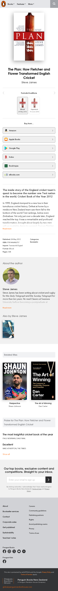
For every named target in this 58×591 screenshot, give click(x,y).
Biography (34, 241)
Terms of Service (26, 574)
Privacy (31, 528)
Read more (7, 228)
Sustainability (8, 532)
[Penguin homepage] (3, 4)
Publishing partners (36, 515)
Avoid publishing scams (38, 524)
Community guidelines (37, 510)
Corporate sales (9, 522)
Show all (6, 454)
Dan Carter (43, 406)
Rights (31, 519)
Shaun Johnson (15, 406)
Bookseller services (11, 511)
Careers (32, 506)
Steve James (29, 82)
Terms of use (34, 533)
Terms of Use (36, 489)
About (5, 506)
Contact (6, 516)
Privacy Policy (46, 572)
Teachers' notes (9, 538)
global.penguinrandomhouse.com (17, 586)
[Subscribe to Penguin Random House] (48, 479)
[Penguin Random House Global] (10, 580)
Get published (9, 527)
